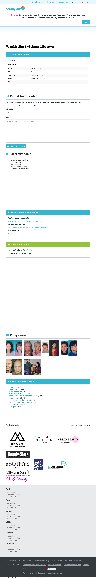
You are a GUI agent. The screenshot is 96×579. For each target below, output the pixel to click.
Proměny (61, 15)
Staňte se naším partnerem (80, 425)
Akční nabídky (29, 17)
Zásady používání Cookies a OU (34, 565)
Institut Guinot (14, 398)
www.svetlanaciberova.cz (40, 82)
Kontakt (42, 569)
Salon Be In (13, 387)
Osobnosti (24, 15)
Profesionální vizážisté (18, 218)
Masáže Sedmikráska (16, 394)
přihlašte (29, 250)
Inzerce (66, 17)
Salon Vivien (13, 389)
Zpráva (8, 118)
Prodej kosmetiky (24, 227)
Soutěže (81, 15)
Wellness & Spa (15, 230)
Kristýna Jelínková (15, 391)
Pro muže (71, 15)
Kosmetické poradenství (39, 227)
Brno (8, 500)
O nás (53, 561)
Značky (33, 15)
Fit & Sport (12, 407)
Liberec (9, 533)
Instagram (34, 569)
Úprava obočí (12, 227)
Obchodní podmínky (55, 565)
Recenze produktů (47, 15)
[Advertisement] (48, 35)
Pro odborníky (28, 561)
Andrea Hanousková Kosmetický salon (23, 396)
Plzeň (8, 522)
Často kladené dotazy (64, 561)
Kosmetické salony (16, 224)
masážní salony (12, 497)
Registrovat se (63, 2)
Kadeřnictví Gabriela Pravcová (20, 400)
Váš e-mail (10, 109)
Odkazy (26, 569)
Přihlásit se (50, 2)
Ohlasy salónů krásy (42, 561)
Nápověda (78, 561)
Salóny (14, 15)
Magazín (41, 17)
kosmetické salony (13, 495)
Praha (9, 489)
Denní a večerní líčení (15, 221)
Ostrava (10, 511)
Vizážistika (27, 221)
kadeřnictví (11, 492)
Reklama (86, 565)
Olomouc (10, 543)
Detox (10, 234)
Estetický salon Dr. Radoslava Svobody (23, 402)
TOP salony (51, 17)
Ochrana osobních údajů (72, 565)
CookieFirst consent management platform (55, 578)
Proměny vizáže (37, 221)
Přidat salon (37, 2)
